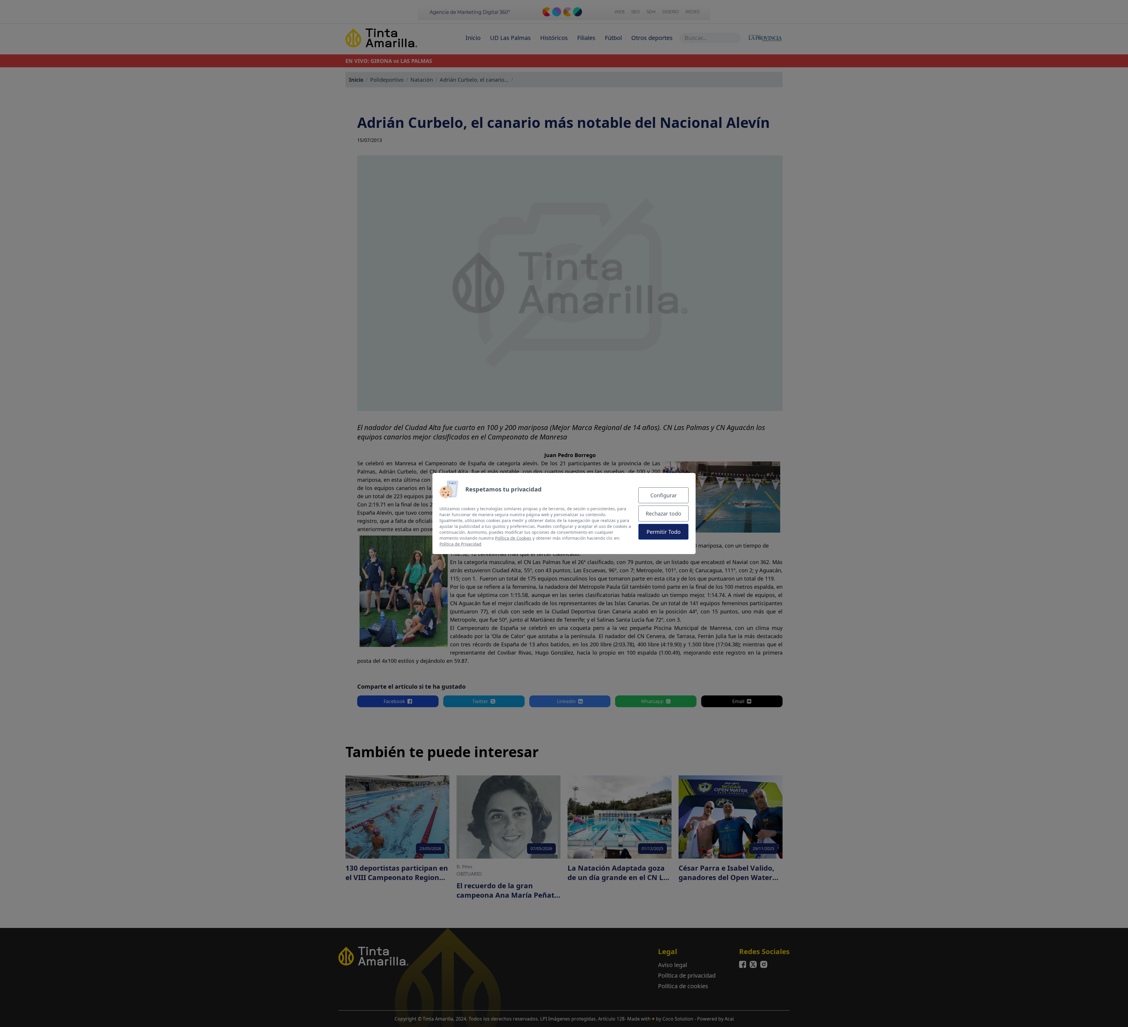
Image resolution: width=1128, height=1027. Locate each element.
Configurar (663, 495)
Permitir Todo (664, 531)
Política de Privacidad (460, 544)
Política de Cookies (513, 538)
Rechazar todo (663, 513)
